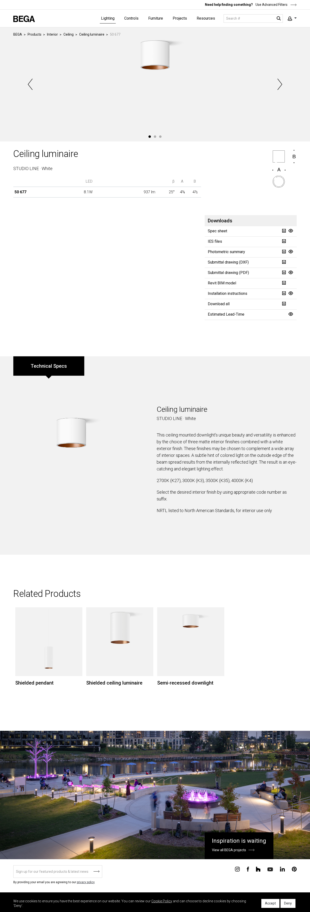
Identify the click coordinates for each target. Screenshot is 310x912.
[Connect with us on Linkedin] (282, 869)
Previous (31, 84)
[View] (290, 231)
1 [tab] (149, 136)
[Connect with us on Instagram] (237, 869)
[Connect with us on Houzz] (258, 869)
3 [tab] (160, 136)
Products (34, 34)
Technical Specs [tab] (49, 366)
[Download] (283, 231)
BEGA (17, 34)
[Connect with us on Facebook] (248, 869)
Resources (206, 18)
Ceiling (68, 34)
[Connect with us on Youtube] (270, 869)
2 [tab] (155, 136)
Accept (270, 903)
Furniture (155, 18)
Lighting (108, 18)
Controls (131, 18)
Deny (288, 903)
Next (279, 84)
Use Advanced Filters (271, 5)
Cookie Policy (161, 901)
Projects (180, 18)
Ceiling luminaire (91, 34)
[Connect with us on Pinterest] (294, 869)
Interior (52, 34)
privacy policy (86, 882)
